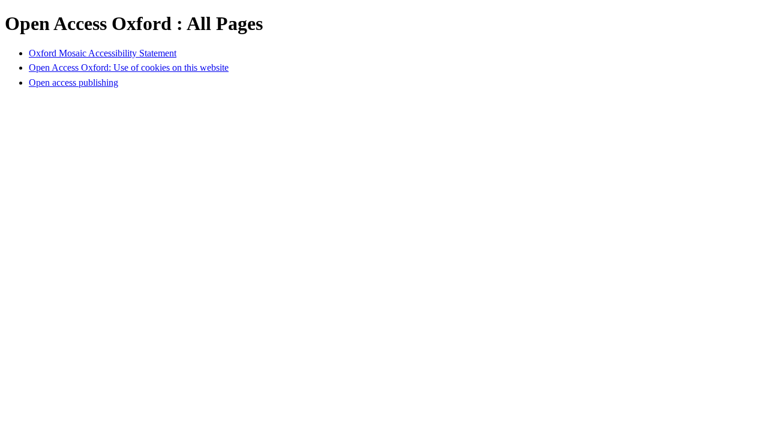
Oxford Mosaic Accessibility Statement (102, 53)
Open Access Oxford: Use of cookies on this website (129, 67)
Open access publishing (73, 82)
